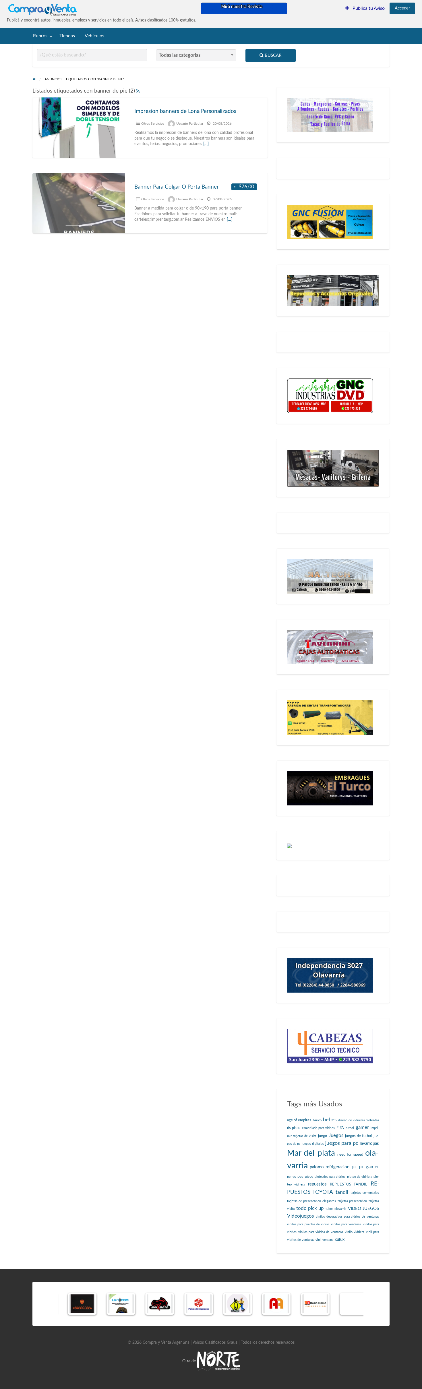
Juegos (336, 1135)
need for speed (350, 1155)
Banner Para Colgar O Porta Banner (176, 187)
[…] (206, 144)
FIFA (340, 1128)
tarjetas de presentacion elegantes (311, 1201)
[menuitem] (365, 8)
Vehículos (94, 36)
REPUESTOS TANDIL (348, 1184)
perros (291, 1176)
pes (300, 1177)
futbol (350, 1128)
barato (317, 1120)
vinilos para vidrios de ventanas (320, 1232)
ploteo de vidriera (359, 1176)
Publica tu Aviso (368, 8)
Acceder (402, 8)
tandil (342, 1192)
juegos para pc (341, 1143)
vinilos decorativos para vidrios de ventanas (347, 1216)
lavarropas (369, 1143)
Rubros (40, 36)
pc (354, 1167)
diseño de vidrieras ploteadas (358, 1120)
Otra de (189, 1361)
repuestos (317, 1184)
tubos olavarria (336, 1208)
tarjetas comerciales (365, 1192)
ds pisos (293, 1128)
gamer (362, 1127)
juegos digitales (313, 1143)
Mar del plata (311, 1153)
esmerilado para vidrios (318, 1128)
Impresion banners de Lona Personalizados (185, 111)
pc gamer (369, 1167)
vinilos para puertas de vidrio (308, 1224)
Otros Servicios (152, 123)
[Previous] (70, 1304)
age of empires (299, 1120)
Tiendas (67, 36)
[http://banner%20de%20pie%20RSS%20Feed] (138, 91)
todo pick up (310, 1208)
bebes (330, 1119)
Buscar (272, 55)
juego (322, 1136)
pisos (309, 1177)
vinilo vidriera (354, 1232)
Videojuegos (300, 1216)
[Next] (351, 1304)
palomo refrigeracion (329, 1167)
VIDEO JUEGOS (363, 1208)
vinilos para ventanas (346, 1224)
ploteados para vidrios (330, 1176)
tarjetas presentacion (352, 1201)
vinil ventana (324, 1239)
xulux (339, 1239)
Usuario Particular (189, 123)
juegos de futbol (358, 1136)
